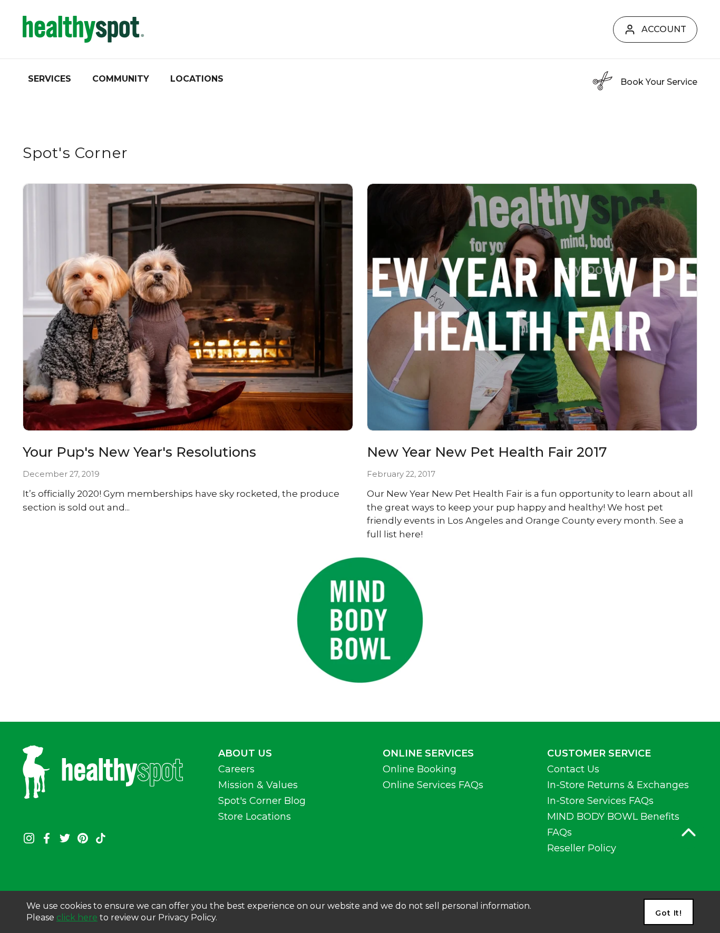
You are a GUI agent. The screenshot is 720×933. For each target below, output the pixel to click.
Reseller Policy (581, 848)
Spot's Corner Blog (262, 801)
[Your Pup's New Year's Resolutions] (188, 307)
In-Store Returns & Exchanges (618, 785)
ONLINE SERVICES (428, 753)
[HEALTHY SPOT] (83, 29)
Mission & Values (258, 785)
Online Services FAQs (433, 785)
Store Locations (254, 816)
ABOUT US (245, 753)
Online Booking (419, 769)
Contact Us (573, 769)
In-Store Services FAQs (600, 801)
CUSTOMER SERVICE (599, 753)
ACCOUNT (663, 29)
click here (77, 917)
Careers (236, 769)
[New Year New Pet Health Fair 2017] (532, 307)
